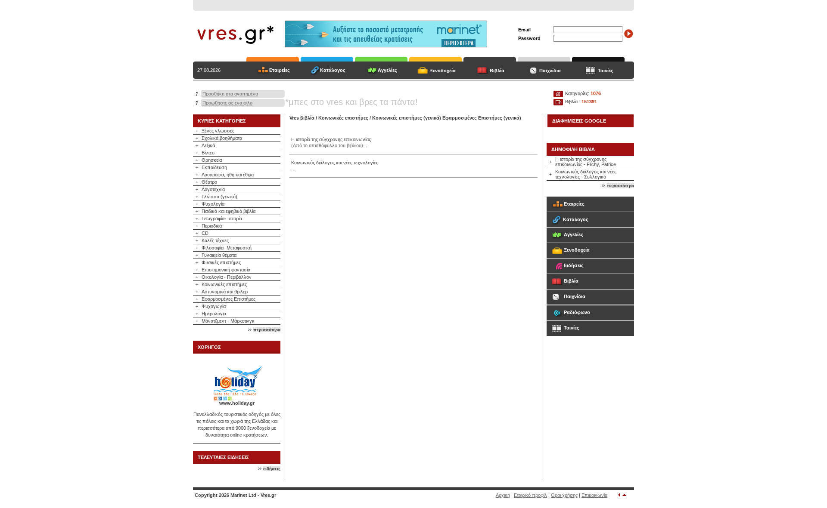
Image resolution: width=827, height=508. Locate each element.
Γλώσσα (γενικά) (219, 196)
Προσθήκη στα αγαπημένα (230, 93)
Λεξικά (208, 145)
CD (205, 233)
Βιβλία (497, 70)
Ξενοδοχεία (443, 70)
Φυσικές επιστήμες (221, 262)
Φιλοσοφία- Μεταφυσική (227, 247)
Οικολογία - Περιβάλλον (227, 277)
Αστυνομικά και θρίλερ (225, 291)
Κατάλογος (332, 70)
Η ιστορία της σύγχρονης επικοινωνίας (331, 139)
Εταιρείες (279, 70)
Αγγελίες (387, 70)
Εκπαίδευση (214, 167)
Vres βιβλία (301, 117)
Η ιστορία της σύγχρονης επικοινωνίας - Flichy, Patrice (585, 162)
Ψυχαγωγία (214, 306)
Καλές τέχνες (215, 240)
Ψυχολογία (213, 203)
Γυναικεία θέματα (219, 255)
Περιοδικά (212, 225)
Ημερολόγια (214, 313)
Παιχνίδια (550, 70)
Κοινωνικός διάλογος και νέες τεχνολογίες (334, 162)
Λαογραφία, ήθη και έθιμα (228, 174)
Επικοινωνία (594, 495)
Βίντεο (208, 152)
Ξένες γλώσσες (218, 130)
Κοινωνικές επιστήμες (224, 284)
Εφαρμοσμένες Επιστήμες (228, 299)
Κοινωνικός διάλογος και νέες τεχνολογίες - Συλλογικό (585, 174)
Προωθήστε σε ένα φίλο (227, 102)
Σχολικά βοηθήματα (222, 138)
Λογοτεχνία (213, 189)
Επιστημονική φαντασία (226, 269)
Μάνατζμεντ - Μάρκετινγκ (228, 320)
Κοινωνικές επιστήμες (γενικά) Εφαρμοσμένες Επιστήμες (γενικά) (446, 117)
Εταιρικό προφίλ (530, 495)
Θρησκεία (212, 160)
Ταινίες (605, 70)
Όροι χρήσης (564, 495)
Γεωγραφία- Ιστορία (222, 218)
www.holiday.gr (237, 403)
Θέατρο (209, 182)
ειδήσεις (271, 468)
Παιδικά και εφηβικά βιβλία (228, 211)
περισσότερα (266, 329)
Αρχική (503, 495)
